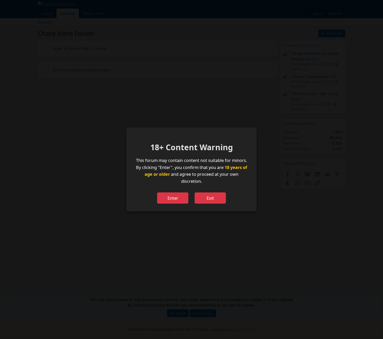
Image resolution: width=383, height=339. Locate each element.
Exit (210, 198)
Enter (173, 198)
